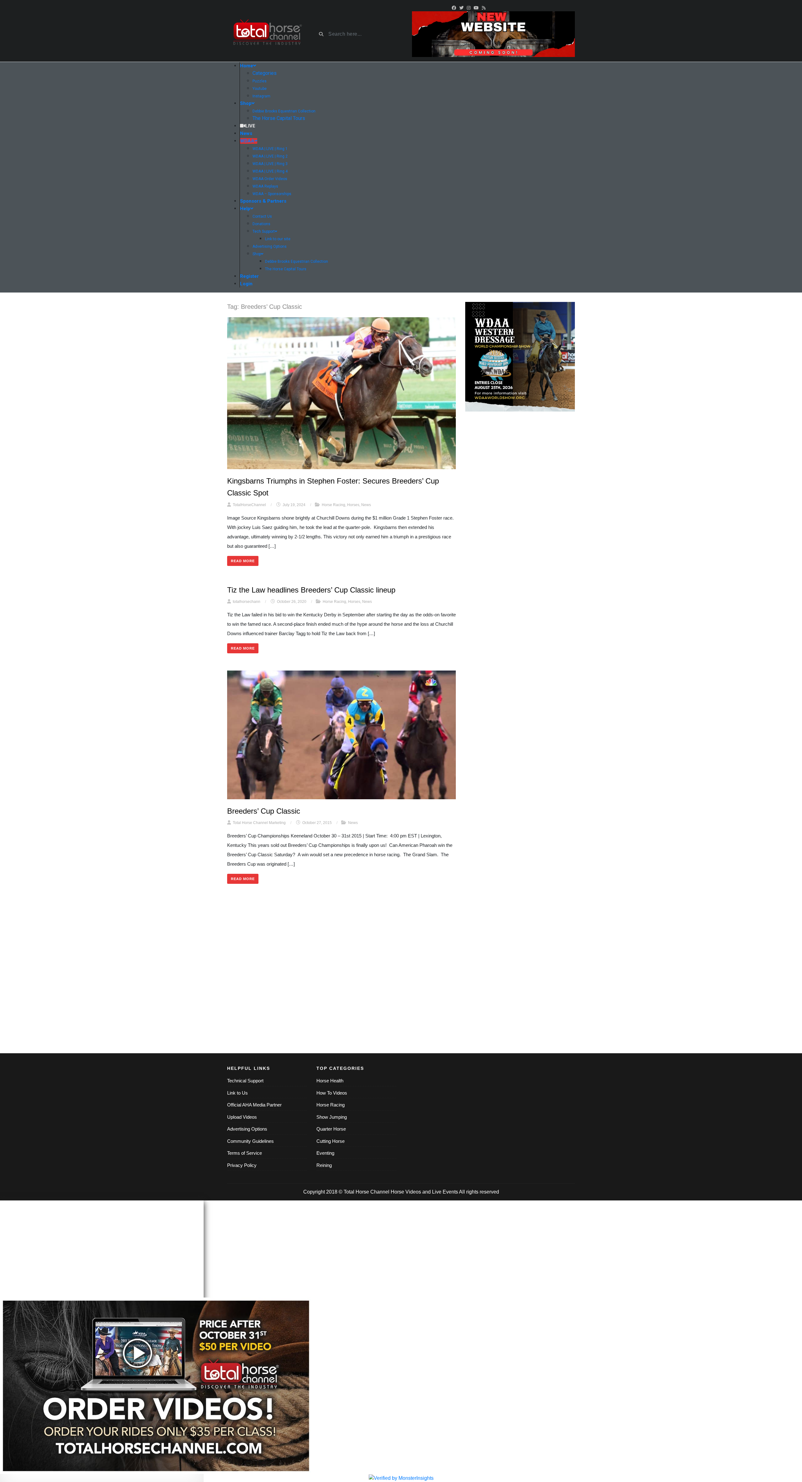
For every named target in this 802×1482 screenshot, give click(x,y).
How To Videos (331, 1093)
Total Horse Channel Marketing (259, 823)
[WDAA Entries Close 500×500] (520, 356)
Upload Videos (242, 1117)
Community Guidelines (250, 1141)
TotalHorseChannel (249, 505)
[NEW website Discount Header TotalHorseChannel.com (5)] (493, 33)
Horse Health (329, 1080)
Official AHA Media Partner (254, 1104)
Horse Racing (333, 505)
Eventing (325, 1153)
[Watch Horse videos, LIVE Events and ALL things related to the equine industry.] (267, 34)
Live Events (445, 1191)
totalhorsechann (246, 601)
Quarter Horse (331, 1129)
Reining (324, 1165)
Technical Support (245, 1080)
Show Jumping (331, 1117)
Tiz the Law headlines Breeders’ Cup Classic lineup (311, 590)
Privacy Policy (242, 1165)
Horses (353, 505)
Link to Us (237, 1093)
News (366, 505)
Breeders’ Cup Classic (263, 811)
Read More (243, 561)
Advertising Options (247, 1129)
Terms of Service (244, 1153)
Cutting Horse (330, 1141)
